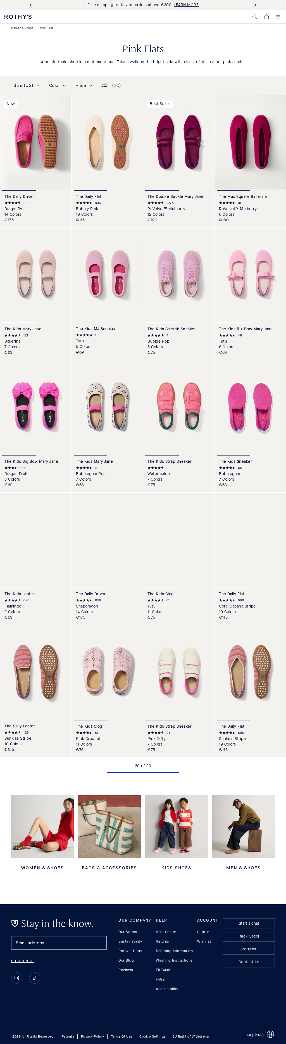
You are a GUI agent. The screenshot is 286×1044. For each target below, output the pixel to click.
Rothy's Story (130, 950)
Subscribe (22, 961)
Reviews (125, 969)
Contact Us (249, 962)
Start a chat (249, 923)
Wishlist (204, 941)
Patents (68, 1036)
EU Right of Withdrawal (191, 1036)
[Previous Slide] (31, 5)
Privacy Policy (92, 1036)
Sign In (203, 931)
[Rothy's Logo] (18, 17)
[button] (254, 16)
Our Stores (127, 931)
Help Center (166, 931)
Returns (162, 941)
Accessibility (167, 988)
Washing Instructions (174, 960)
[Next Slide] (254, 5)
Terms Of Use (121, 1036)
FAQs (160, 979)
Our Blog (126, 960)
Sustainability (130, 941)
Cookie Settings (152, 1036)
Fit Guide (163, 969)
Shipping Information (174, 950)
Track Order (249, 936)
